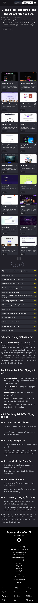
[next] (23, 258)
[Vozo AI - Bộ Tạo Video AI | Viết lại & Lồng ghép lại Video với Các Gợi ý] (28, 200)
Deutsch (17, 592)
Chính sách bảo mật (19, 577)
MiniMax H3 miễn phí (18, 547)
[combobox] (18, 2)
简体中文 (17, 596)
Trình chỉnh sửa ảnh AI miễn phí (18, 549)
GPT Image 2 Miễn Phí (18, 552)
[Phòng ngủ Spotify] (28, 138)
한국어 (4, 600)
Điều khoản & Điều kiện (19, 579)
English (4, 588)
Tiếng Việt (29, 600)
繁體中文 (29, 596)
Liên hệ (19, 582)
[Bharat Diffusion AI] (28, 76)
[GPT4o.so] (28, 117)
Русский (29, 592)
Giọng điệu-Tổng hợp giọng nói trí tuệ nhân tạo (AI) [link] (17, 20)
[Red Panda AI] (28, 97)
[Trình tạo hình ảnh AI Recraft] (9, 76)
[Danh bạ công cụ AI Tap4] (4, 3)
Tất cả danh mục (16, 17)
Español (4, 592)
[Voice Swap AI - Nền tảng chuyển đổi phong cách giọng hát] (28, 220)
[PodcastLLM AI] (9, 117)
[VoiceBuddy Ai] (9, 179)
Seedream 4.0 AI (18, 560)
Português (29, 588)
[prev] (14, 258)
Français (5, 596)
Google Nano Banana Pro (18, 555)
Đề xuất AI (19, 568)
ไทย (15, 600)
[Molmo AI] (28, 158)
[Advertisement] (19, 51)
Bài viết (18, 571)
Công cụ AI (19, 566)
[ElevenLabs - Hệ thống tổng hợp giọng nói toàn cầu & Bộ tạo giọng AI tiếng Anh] (28, 241)
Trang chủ (6, 17)
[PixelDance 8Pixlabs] (9, 158)
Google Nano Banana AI (18, 557)
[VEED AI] (9, 241)
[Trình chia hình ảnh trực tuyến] (9, 138)
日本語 (16, 588)
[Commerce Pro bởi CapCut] (9, 97)
